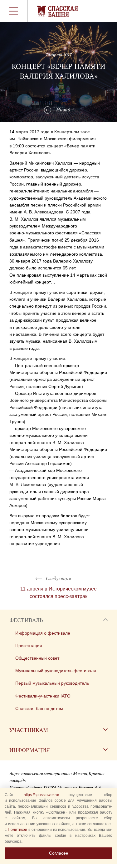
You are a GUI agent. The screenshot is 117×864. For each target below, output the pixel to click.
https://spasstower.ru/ (41, 795)
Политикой (17, 829)
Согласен (58, 853)
